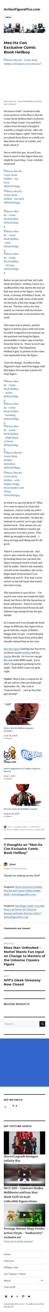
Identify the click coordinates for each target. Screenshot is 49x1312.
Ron (10, 827)
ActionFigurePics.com (22, 9)
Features (9, 1261)
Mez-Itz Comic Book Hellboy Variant (20, 809)
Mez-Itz (23, 829)
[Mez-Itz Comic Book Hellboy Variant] (23, 795)
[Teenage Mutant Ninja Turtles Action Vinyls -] (24, 1215)
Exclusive (8, 829)
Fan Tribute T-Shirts (15, 1274)
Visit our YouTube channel (18, 1241)
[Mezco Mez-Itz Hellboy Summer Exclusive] (23, 714)
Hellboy (26, 652)
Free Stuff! (9, 1287)
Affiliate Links (11, 1267)
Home (7, 1254)
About (7, 1280)
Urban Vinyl (40, 829)
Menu (8, 17)
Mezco (31, 829)
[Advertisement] (24, 1062)
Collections (34, 827)
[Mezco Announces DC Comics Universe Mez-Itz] (23, 754)
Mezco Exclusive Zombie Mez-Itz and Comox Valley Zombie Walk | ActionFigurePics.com (23, 891)
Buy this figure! (12, 649)
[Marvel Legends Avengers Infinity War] (24, 1142)
